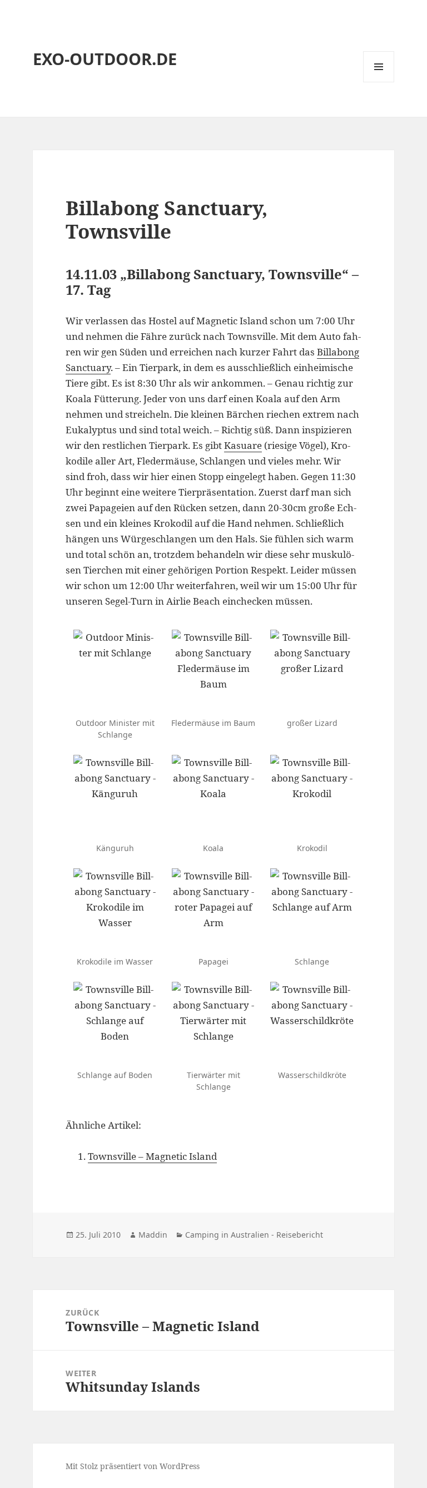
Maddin (152, 1234)
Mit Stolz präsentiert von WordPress (133, 1466)
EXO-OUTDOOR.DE (105, 59)
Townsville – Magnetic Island (152, 1156)
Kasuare (243, 445)
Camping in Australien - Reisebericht (254, 1234)
